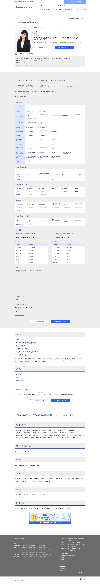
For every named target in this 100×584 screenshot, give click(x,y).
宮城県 (33, 545)
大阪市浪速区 (61, 430)
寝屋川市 (50, 437)
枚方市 (27, 437)
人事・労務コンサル (45, 481)
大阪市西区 (43, 430)
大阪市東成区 (79, 430)
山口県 (37, 554)
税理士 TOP (16, 14)
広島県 (33, 554)
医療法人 (49, 508)
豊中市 (70, 435)
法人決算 (25, 478)
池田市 (75, 435)
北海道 (23, 545)
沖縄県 (48, 556)
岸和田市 (64, 435)
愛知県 (50, 549)
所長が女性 (27, 494)
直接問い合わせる (43, 47)
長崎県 (30, 556)
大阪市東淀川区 (70, 430)
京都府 (30, 552)
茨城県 (23, 547)
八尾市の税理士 (30, 14)
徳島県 (40, 554)
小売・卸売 (32, 465)
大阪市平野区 (27, 435)
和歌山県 (44, 552)
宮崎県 (40, 556)
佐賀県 (27, 556)
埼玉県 (33, 547)
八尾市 (37, 437)
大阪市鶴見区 (72, 432)
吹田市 (81, 435)
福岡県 (23, 556)
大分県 (37, 556)
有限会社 (23, 508)
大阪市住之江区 (18, 435)
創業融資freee (62, 566)
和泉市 (56, 437)
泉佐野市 (43, 437)
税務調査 (67, 478)
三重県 (23, 552)
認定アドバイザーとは (81, 9)
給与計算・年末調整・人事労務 (31, 481)
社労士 (21, 451)
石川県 (30, 549)
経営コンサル (18, 481)
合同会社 (42, 508)
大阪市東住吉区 (45, 432)
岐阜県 (43, 549)
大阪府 (33, 552)
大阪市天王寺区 (52, 430)
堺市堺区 (51, 435)
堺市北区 (58, 435)
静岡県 (47, 549)
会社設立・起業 (43, 478)
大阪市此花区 (35, 430)
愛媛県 (47, 554)
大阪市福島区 (26, 430)
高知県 (50, 554)
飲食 (38, 465)
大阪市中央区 (44, 435)
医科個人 (68, 508)
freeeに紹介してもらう (64, 47)
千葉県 (37, 547)
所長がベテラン (18, 494)
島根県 (27, 554)
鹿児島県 (44, 556)
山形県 (40, 545)
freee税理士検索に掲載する (75, 1)
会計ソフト (73, 9)
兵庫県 (37, 552)
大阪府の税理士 (23, 14)
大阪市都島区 (18, 430)
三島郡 (73, 437)
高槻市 (16, 437)
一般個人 (55, 508)
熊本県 (33, 556)
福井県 (33, 549)
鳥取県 (23, 554)
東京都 (40, 547)
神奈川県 (44, 547)
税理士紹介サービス (50, 9)
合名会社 (30, 508)
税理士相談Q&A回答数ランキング (66, 553)
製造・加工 (21, 465)
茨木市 (32, 437)
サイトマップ (62, 568)
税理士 (16, 451)
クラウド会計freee (63, 563)
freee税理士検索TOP (64, 570)
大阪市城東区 (18, 432)
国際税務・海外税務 (72, 546)
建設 (16, 465)
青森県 (27, 545)
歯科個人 (62, 508)
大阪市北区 (35, 435)
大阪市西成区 (54, 432)
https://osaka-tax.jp (20, 315)
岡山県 (30, 554)
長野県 (40, 549)
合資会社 (36, 508)
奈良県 (40, 552)
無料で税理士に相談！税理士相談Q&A (67, 555)
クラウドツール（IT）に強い (39, 494)
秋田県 (37, 545)
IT (26, 465)
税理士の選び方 (67, 9)
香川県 (43, 554)
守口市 (21, 437)
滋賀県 (27, 552)
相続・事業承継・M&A (77, 478)
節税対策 (51, 478)
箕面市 (61, 437)
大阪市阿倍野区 (27, 432)
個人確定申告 (18, 478)
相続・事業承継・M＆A (79, 542)
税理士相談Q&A (59, 9)
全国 (15, 543)
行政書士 (27, 451)
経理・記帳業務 (33, 478)
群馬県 (30, 547)
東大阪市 (67, 437)
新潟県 (23, 549)
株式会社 (17, 508)
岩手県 (30, 545)
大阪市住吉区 (36, 432)
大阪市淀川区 (63, 432)
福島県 (43, 545)
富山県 (27, 549)
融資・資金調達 (59, 478)
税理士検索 (43, 9)
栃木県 (27, 547)
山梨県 (37, 549)
